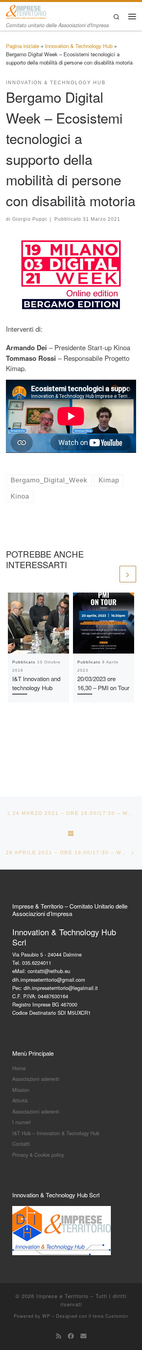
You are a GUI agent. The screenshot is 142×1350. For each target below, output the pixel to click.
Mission (20, 1089)
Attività (20, 1100)
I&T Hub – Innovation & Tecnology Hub (55, 1133)
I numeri (21, 1122)
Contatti (21, 1143)
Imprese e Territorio (62, 1296)
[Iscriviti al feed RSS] (58, 1336)
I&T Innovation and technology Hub (36, 683)
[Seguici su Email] (83, 1336)
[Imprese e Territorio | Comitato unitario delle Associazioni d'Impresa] (26, 11)
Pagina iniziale (22, 46)
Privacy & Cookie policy (38, 1154)
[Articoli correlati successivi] (128, 574)
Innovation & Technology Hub (78, 46)
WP (46, 1316)
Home (19, 1068)
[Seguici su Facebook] (71, 1336)
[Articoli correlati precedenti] (109, 574)
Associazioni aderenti (35, 1078)
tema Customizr (111, 1316)
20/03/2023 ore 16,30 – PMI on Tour (103, 683)
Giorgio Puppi (29, 219)
